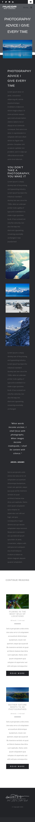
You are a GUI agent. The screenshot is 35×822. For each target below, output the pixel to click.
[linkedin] (13, 2)
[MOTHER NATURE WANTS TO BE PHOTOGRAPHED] (17, 689)
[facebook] (2, 2)
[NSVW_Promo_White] (10, 7)
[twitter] (6, 2)
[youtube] (9, 2)
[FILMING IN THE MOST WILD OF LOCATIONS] (17, 596)
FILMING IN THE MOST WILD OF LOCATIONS (17, 614)
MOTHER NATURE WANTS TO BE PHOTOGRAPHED (17, 707)
